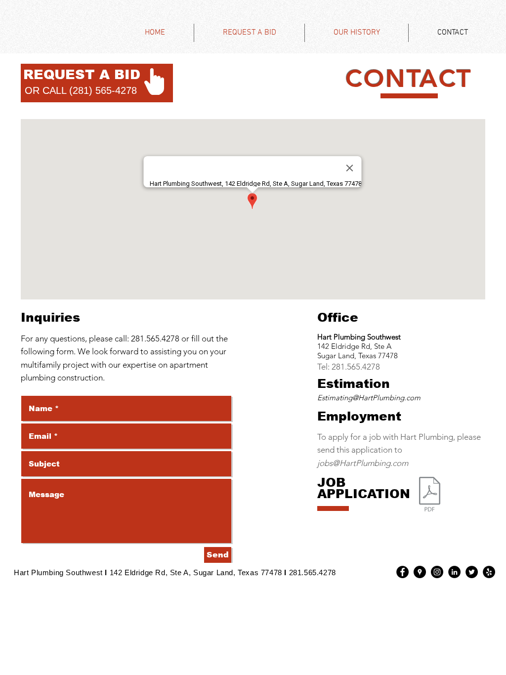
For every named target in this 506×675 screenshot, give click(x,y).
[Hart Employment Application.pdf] (429, 495)
